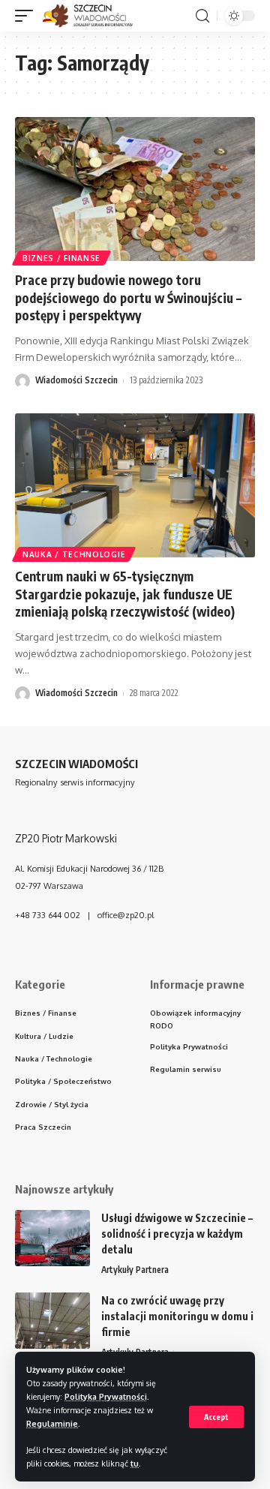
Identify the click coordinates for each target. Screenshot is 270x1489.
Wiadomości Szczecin (76, 380)
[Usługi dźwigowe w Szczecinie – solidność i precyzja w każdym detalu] (52, 1238)
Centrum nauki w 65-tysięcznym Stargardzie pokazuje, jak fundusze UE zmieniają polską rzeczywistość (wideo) (125, 594)
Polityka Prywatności (105, 1396)
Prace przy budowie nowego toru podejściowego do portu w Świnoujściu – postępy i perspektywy (128, 298)
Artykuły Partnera (135, 1269)
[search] (202, 16)
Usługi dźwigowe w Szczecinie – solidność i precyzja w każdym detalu (177, 1233)
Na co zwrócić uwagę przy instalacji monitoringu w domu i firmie (177, 1316)
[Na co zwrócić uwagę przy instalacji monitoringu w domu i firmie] (52, 1320)
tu (134, 1463)
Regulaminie (52, 1423)
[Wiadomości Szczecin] (95, 16)
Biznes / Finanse (61, 258)
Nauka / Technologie (73, 554)
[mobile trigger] (27, 16)
